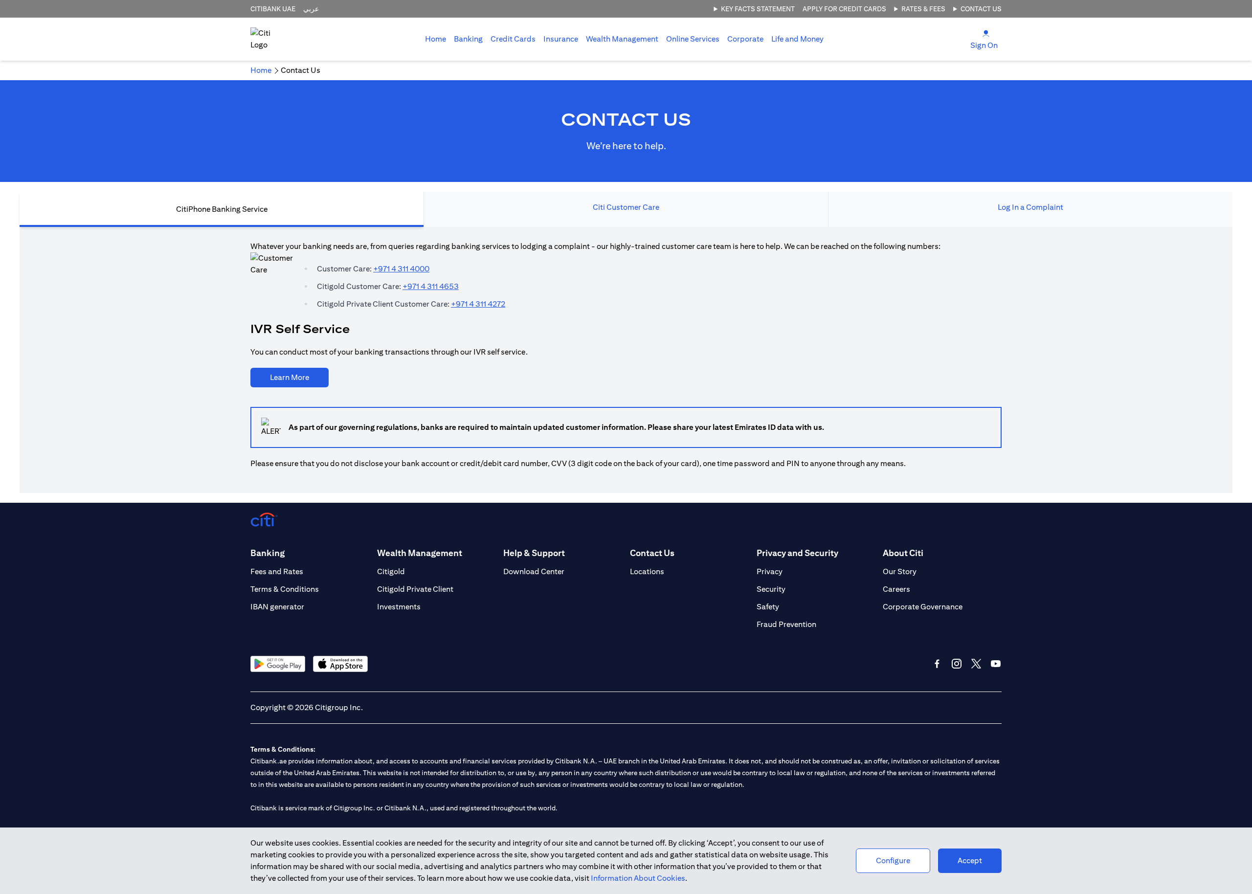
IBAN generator (277, 606)
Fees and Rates (276, 571)
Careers (896, 589)
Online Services (692, 39)
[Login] (986, 33)
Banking (468, 39)
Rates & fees (923, 9)
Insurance (560, 39)
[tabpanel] (626, 360)
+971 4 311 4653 (430, 286)
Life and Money (797, 39)
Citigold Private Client (415, 589)
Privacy (769, 571)
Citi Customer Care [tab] (626, 207)
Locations (647, 571)
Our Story (900, 571)
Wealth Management (622, 39)
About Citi (903, 553)
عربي (311, 9)
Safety (768, 606)
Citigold (391, 571)
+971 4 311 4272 (478, 304)
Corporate (745, 39)
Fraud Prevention (786, 624)
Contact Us (981, 9)
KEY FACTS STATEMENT (758, 9)
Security (771, 589)
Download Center (533, 571)
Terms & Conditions (284, 589)
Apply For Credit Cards (844, 9)
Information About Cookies (638, 878)
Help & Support (534, 553)
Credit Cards (513, 39)
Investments (399, 606)
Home (435, 39)
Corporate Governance (922, 606)
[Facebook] (937, 664)
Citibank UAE (272, 9)
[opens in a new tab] (277, 664)
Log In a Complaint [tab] (1030, 207)
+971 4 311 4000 (401, 268)
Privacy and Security (797, 553)
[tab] (468, 39)
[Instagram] (956, 664)
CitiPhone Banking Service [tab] (222, 209)
